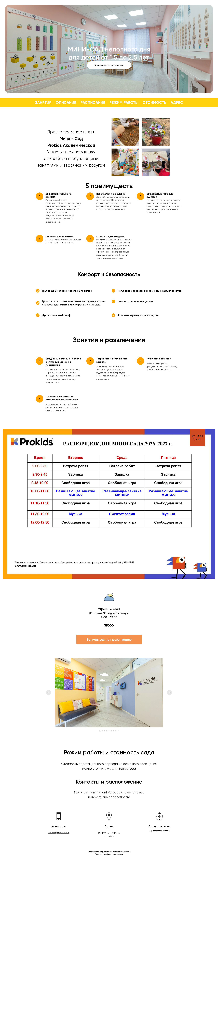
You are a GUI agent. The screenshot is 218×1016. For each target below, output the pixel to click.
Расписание (92, 102)
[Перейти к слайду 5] (109, 730)
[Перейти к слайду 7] (113, 730)
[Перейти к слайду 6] (111, 730)
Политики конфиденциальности (109, 854)
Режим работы (123, 102)
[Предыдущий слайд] (48, 692)
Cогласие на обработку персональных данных (109, 851)
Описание (66, 102)
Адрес (177, 102)
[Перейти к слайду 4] (106, 730)
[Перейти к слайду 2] (102, 730)
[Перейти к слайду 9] (118, 730)
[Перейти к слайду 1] (99, 730)
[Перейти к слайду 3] (104, 730)
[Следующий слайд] (169, 692)
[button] (109, 65)
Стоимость (154, 102)
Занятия (43, 102)
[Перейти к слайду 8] (115, 730)
